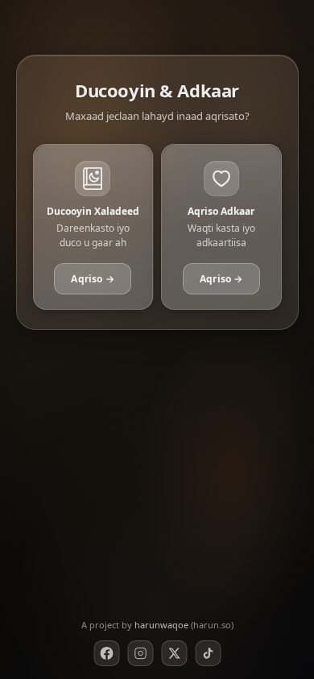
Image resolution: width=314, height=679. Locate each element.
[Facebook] (106, 653)
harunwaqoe (161, 625)
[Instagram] (140, 653)
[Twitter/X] (174, 653)
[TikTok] (208, 653)
